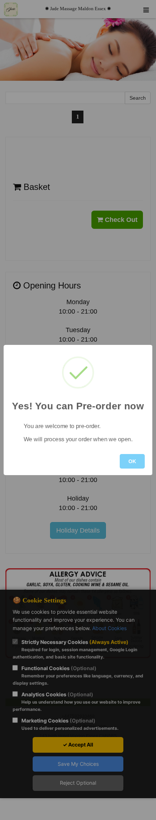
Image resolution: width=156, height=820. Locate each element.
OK (132, 461)
